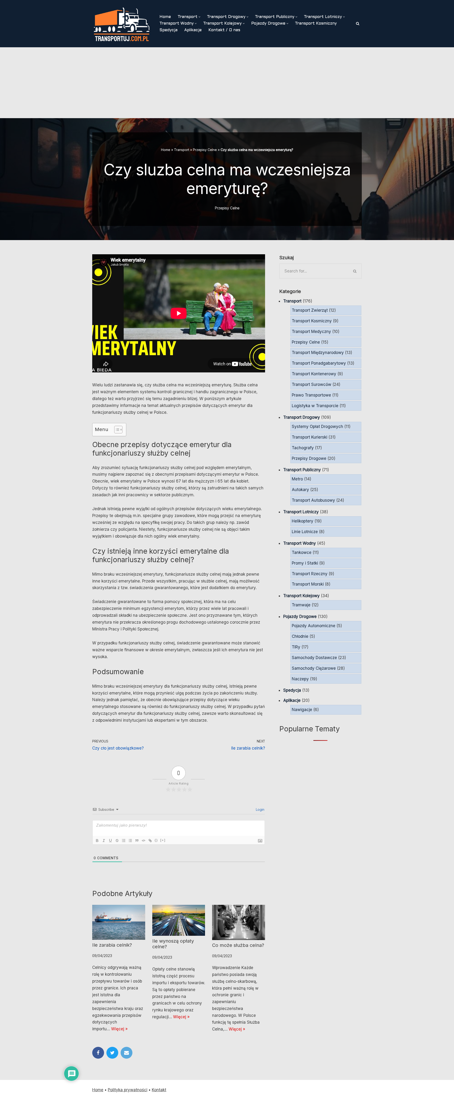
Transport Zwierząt (310, 310)
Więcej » (119, 1029)
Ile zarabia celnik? (112, 945)
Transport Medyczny (311, 331)
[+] (163, 840)
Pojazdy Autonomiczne (313, 625)
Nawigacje (302, 709)
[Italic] (103, 840)
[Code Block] (143, 840)
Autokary (300, 489)
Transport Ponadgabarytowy (319, 363)
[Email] (126, 1053)
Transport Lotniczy (301, 511)
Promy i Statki (305, 563)
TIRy (296, 647)
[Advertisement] (227, 83)
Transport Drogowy (301, 417)
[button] (199, 17)
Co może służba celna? (238, 945)
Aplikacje (193, 30)
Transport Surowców (311, 384)
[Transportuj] (121, 23)
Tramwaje (301, 605)
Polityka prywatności (127, 1089)
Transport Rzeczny (309, 573)
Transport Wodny (299, 543)
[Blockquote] (137, 840)
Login (259, 809)
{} (156, 840)
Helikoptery (302, 521)
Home (165, 17)
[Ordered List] (123, 840)
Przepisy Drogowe (309, 458)
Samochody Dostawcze (314, 657)
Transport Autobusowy (313, 500)
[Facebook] (98, 1053)
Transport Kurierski (309, 437)
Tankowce (301, 552)
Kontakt (159, 1089)
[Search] (357, 23)
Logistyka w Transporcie (315, 405)
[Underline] (110, 840)
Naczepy (300, 679)
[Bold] (97, 840)
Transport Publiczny (302, 469)
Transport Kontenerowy (314, 373)
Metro (297, 479)
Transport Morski (308, 584)
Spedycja (168, 30)
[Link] (150, 840)
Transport (181, 150)
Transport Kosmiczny (316, 24)
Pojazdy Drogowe (300, 616)
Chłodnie (300, 636)
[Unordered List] (130, 840)
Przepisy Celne (205, 150)
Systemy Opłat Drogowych (317, 426)
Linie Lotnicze (305, 531)
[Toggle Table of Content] (116, 430)
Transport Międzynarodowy (318, 352)
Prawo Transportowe (311, 395)
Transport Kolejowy (301, 595)
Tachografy (303, 447)
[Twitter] (112, 1053)
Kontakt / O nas (224, 30)
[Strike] (117, 840)
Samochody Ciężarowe (314, 668)
